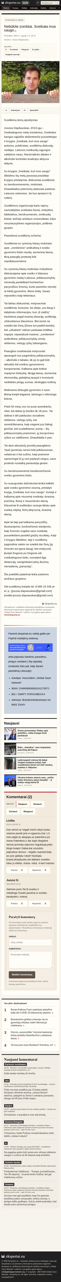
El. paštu (35, 50)
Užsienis (52, 8)
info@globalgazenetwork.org (13, 1272)
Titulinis (6, 8)
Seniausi (37, 804)
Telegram (25, 50)
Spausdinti (34, 110)
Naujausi (22, 804)
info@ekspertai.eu (12, 615)
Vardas (12, 937)
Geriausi (13, 811)
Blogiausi (28, 811)
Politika (24, 8)
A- (6, 110)
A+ (25, 110)
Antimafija (34, 8)
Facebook (14, 50)
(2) (15, 31)
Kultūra (43, 8)
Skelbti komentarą (22, 974)
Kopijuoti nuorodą (12, 55)
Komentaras (15, 949)
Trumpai (15, 8)
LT (38, 3)
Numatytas (15, 110)
